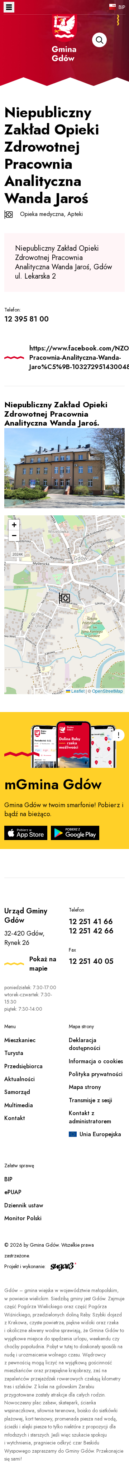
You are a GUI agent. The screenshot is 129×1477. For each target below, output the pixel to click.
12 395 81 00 (26, 319)
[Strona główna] (64, 47)
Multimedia (18, 1105)
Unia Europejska (100, 1134)
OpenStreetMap (107, 691)
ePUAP (13, 1192)
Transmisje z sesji (90, 1100)
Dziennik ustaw (23, 1205)
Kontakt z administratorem (90, 1117)
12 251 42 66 (91, 931)
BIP (122, 7)
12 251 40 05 (91, 961)
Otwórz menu (9, 7)
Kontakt (14, 1118)
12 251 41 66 (91, 922)
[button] (64, 598)
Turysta (13, 1053)
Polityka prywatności (96, 1074)
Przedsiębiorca (23, 1066)
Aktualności (19, 1079)
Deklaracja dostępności (84, 1044)
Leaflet (77, 691)
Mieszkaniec (19, 1040)
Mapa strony (85, 1087)
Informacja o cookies (96, 1061)
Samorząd (17, 1092)
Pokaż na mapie (42, 964)
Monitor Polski (23, 1218)
